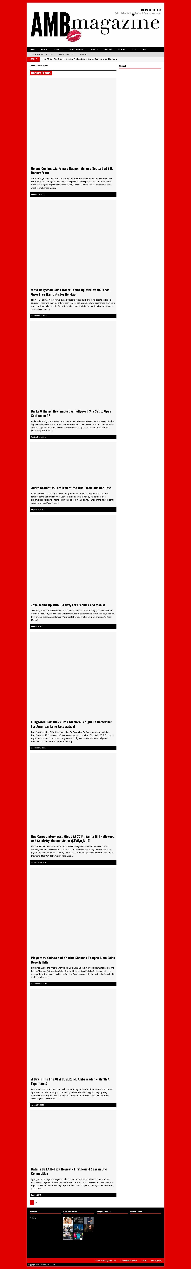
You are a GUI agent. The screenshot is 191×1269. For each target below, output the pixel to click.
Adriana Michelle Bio (128, 1260)
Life (144, 49)
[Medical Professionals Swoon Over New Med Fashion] (89, 1222)
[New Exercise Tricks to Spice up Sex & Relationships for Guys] (68, 1222)
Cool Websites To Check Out (41, 54)
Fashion (108, 49)
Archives (33, 1218)
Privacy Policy (156, 1260)
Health (121, 49)
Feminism (83, 54)
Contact (144, 1260)
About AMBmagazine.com (105, 1260)
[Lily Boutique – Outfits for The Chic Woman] (78, 1251)
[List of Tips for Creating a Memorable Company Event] (68, 1230)
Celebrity (57, 49)
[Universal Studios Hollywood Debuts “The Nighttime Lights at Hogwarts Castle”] (78, 1230)
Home (33, 49)
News (44, 49)
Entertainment (77, 49)
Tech (133, 49)
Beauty (94, 49)
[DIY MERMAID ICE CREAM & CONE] (89, 1251)
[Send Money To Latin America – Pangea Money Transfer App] (78, 1238)
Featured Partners (66, 54)
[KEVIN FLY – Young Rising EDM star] (89, 1240)
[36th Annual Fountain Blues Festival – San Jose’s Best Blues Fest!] (68, 1238)
